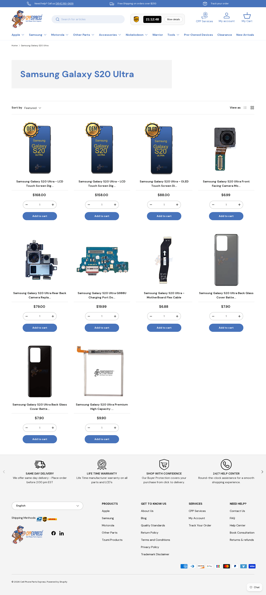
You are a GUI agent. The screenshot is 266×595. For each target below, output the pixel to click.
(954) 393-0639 (64, 3)
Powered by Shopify (57, 581)
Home (15, 45)
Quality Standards (153, 525)
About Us (147, 511)
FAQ (232, 518)
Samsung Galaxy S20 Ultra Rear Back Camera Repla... (39, 295)
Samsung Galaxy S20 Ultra (34, 45)
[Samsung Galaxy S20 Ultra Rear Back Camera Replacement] (40, 260)
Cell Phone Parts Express (33, 581)
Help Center (238, 525)
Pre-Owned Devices (198, 35)
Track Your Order (200, 525)
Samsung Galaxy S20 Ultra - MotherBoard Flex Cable (164, 295)
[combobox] (88, 19)
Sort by (17, 107)
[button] (247, 19)
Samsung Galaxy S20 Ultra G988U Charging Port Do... (102, 295)
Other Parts (81, 35)
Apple (16, 35)
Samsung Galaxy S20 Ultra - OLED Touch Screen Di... (164, 184)
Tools (171, 35)
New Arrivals (245, 35)
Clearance (224, 35)
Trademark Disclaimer (155, 554)
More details (173, 19)
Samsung (35, 35)
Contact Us (237, 511)
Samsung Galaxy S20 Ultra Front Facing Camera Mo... (226, 184)
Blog (144, 518)
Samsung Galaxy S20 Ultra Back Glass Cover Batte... (226, 295)
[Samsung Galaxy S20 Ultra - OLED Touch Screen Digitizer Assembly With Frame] (164, 148)
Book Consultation (242, 532)
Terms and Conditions (155, 540)
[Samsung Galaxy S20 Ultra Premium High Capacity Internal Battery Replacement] (102, 371)
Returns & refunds (242, 540)
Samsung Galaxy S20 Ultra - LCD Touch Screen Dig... (39, 184)
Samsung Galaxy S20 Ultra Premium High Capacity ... (102, 407)
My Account (197, 518)
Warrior (157, 35)
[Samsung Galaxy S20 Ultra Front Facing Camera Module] (226, 148)
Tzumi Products (112, 540)
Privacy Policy (150, 547)
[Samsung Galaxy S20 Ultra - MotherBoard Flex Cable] (164, 260)
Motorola (57, 35)
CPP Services (197, 511)
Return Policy (149, 532)
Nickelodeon (134, 35)
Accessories (108, 35)
